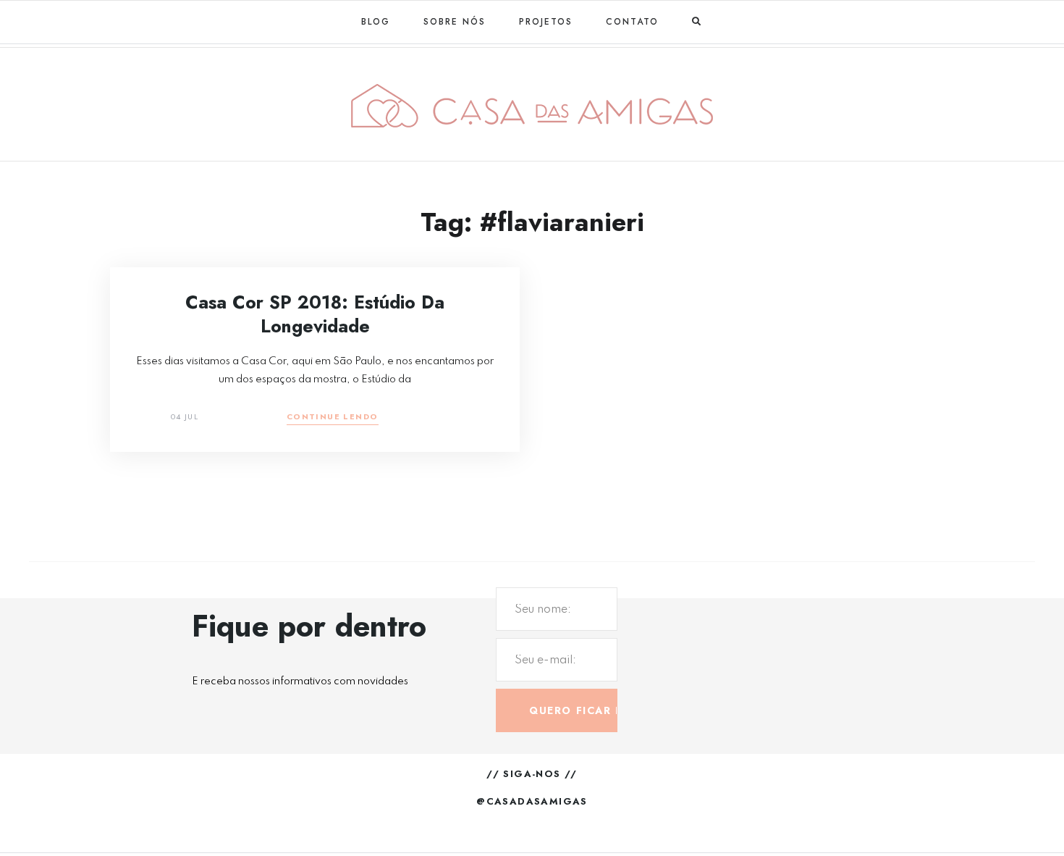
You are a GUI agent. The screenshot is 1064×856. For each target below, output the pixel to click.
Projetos (546, 21)
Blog (375, 21)
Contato (632, 21)
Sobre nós (454, 21)
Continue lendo (333, 417)
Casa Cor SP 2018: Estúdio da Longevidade (314, 314)
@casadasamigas (532, 801)
